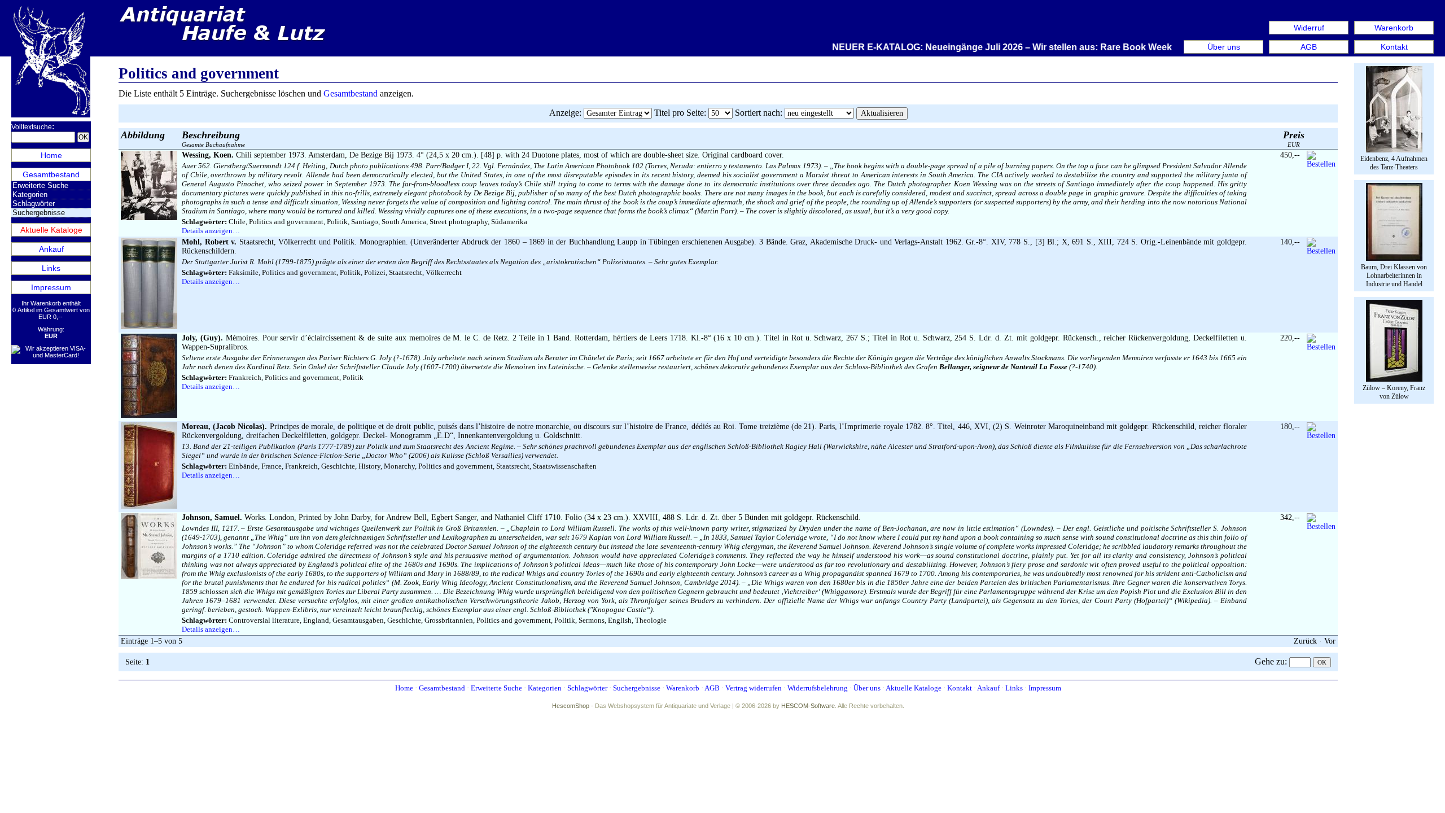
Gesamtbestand (51, 174)
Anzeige (564, 112)
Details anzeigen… (211, 230)
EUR (1293, 138)
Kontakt (1394, 46)
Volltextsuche (31, 127)
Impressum (51, 287)
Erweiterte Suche (40, 185)
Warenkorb (1393, 27)
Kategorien (29, 194)
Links (51, 268)
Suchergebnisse (636, 688)
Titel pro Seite (679, 112)
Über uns (1223, 46)
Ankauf (51, 248)
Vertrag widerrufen (753, 688)
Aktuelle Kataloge (51, 229)
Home (51, 155)
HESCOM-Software (808, 705)
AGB (1308, 46)
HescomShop (570, 705)
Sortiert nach (757, 112)
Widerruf (1309, 27)
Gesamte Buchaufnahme (213, 138)
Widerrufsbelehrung (817, 688)
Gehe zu (1270, 661)
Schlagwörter (33, 203)
